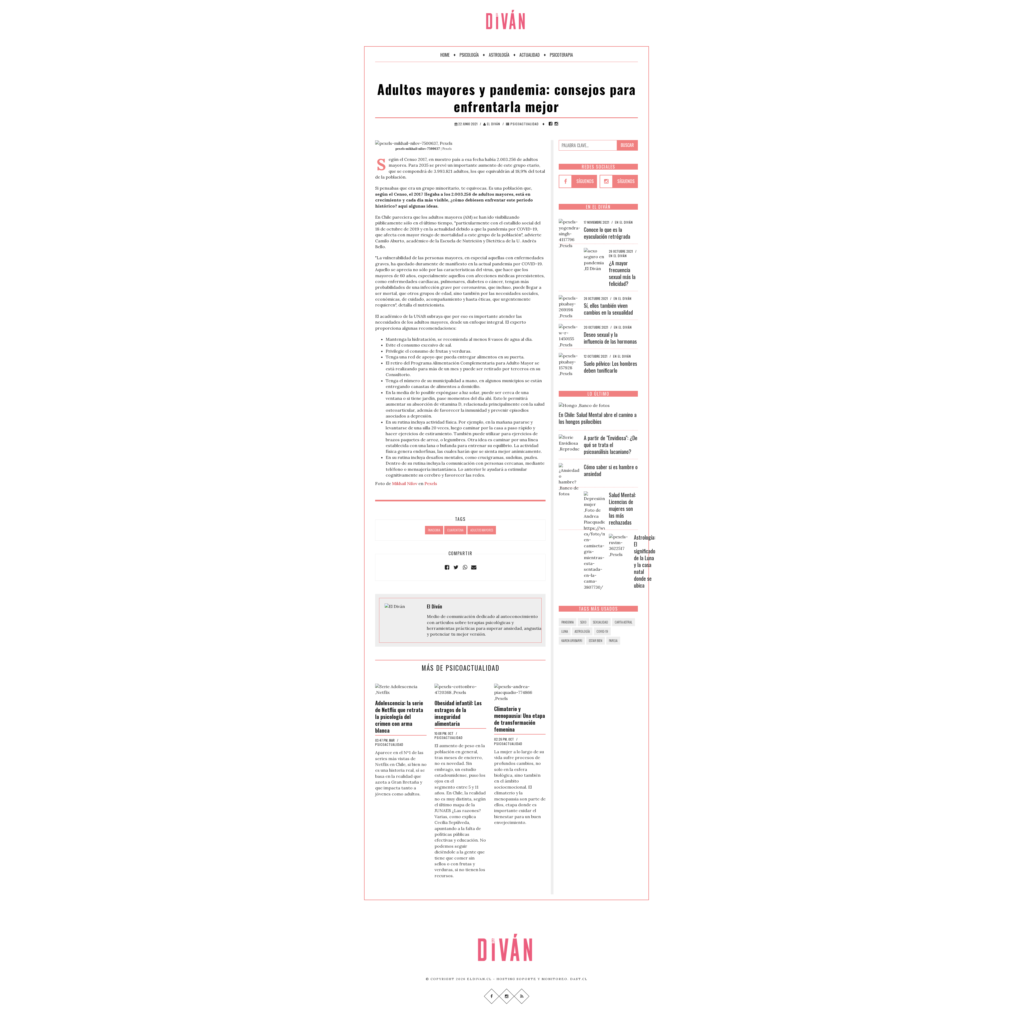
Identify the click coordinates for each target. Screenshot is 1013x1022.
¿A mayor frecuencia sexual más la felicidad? (622, 273)
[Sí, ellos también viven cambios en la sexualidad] (569, 306)
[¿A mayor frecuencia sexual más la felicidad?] (594, 259)
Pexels (430, 483)
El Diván (493, 124)
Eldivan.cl (479, 979)
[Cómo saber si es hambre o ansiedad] (569, 479)
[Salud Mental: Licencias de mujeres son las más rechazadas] (594, 540)
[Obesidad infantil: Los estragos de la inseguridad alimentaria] (460, 689)
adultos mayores (481, 530)
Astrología (499, 55)
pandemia (434, 530)
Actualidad (529, 55)
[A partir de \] (569, 442)
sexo (583, 622)
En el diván (624, 222)
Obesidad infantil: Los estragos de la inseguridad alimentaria (458, 713)
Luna (564, 631)
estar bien (595, 640)
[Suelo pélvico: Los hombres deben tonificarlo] (569, 364)
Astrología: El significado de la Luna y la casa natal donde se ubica (644, 561)
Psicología (469, 55)
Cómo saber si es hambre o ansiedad (611, 470)
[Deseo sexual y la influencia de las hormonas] (569, 335)
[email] (474, 567)
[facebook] (550, 124)
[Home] (506, 16)
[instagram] (556, 124)
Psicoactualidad (524, 124)
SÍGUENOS (585, 181)
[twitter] (456, 567)
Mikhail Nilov (404, 483)
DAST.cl (578, 979)
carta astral (623, 622)
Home (445, 55)
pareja (613, 640)
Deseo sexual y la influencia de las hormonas (610, 337)
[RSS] (521, 996)
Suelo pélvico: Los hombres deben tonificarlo (610, 366)
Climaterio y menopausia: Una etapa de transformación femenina (519, 719)
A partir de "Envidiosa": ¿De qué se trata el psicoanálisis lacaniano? (610, 444)
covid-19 (602, 631)
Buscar (627, 145)
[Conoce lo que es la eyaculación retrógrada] (569, 233)
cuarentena (455, 530)
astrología (582, 631)
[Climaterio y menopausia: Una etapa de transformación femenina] (520, 691)
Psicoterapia (561, 55)
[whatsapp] (465, 567)
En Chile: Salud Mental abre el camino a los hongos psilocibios (598, 418)
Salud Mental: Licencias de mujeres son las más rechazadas (622, 508)
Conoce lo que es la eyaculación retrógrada (607, 232)
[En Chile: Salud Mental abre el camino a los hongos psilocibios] (584, 404)
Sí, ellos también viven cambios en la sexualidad (608, 308)
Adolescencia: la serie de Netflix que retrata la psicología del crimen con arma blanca (399, 716)
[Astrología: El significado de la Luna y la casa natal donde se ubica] (619, 545)
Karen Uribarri (571, 640)
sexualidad (600, 622)
